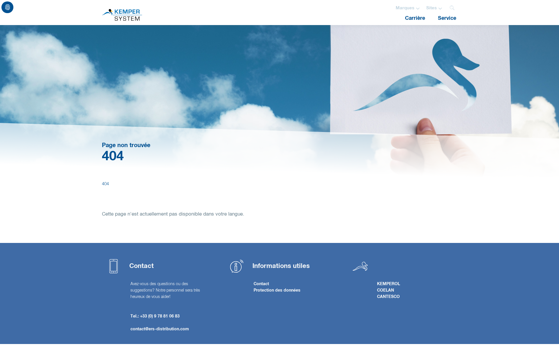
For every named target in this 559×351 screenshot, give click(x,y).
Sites (431, 8)
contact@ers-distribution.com (159, 329)
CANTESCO (388, 297)
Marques (405, 8)
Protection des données (277, 290)
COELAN (385, 290)
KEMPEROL (388, 284)
